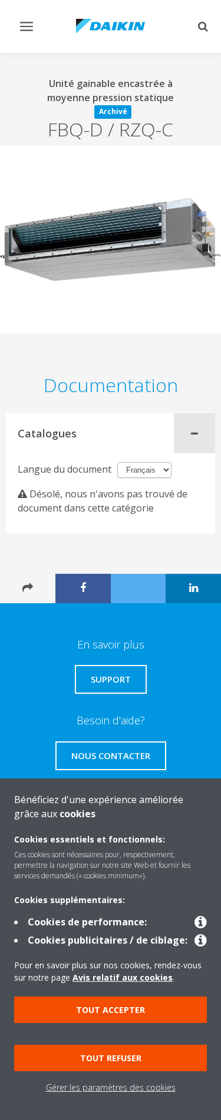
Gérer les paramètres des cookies (111, 1087)
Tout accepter (110, 1009)
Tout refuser (110, 1058)
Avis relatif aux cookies (122, 977)
